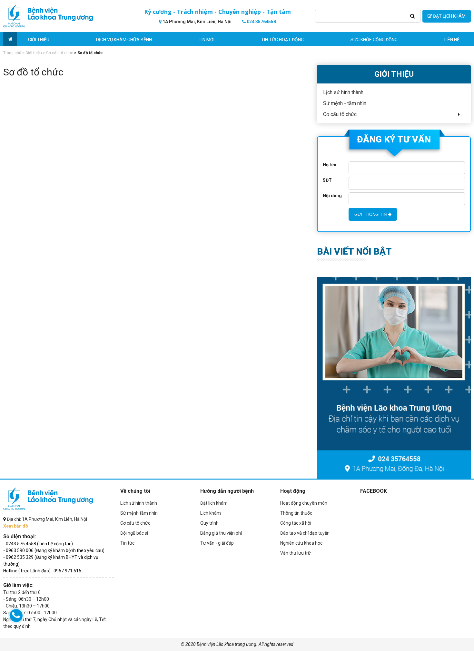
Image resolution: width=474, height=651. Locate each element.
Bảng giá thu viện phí (221, 533)
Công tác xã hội (295, 523)
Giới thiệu (38, 39)
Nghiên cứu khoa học (301, 543)
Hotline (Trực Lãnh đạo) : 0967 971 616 (42, 570)
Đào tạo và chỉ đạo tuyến (305, 533)
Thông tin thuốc (296, 513)
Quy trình (209, 523)
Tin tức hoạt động (282, 39)
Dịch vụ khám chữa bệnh (124, 39)
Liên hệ (451, 39)
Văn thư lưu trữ (295, 553)
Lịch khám (210, 513)
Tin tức (127, 543)
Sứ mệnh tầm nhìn (139, 513)
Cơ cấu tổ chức (135, 523)
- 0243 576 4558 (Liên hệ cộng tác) (38, 543)
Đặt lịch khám (214, 503)
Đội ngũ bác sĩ (134, 533)
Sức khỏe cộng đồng (374, 39)
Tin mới (206, 39)
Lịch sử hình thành (138, 503)
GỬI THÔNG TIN (371, 214)
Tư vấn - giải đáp (217, 543)
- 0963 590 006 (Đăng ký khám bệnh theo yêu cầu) (53, 550)
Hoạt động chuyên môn (303, 503)
